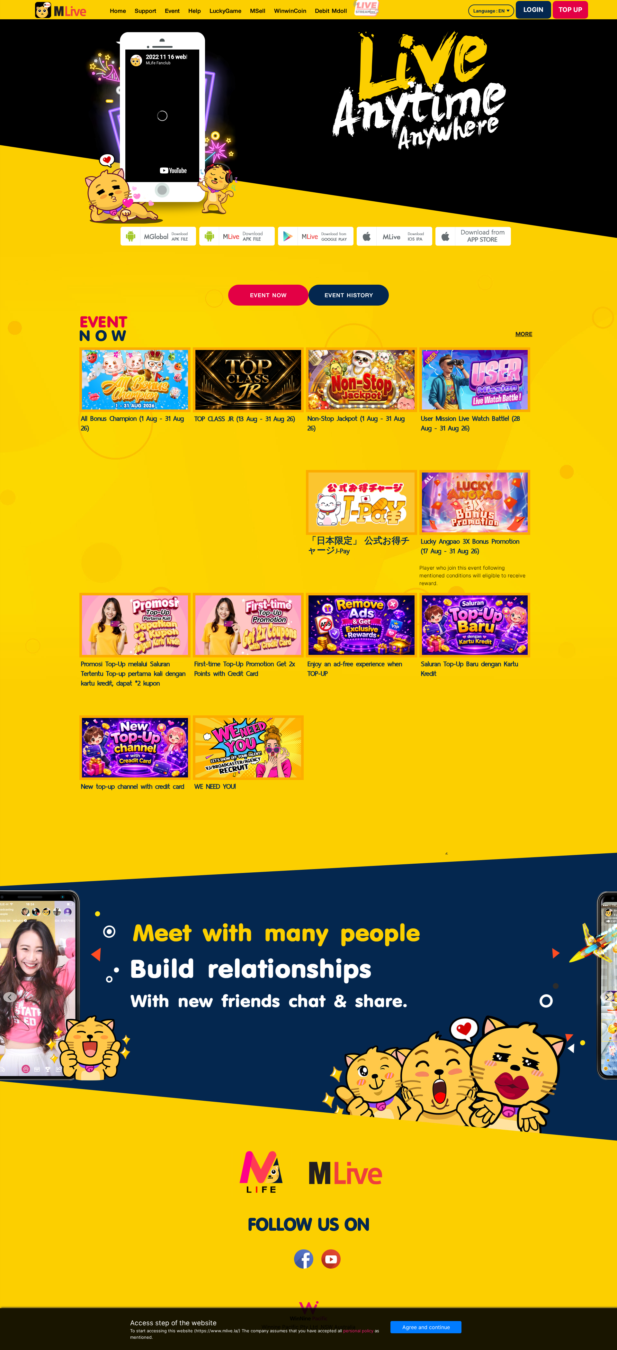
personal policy (358, 1330)
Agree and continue (426, 1327)
